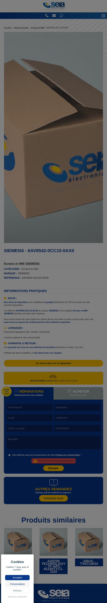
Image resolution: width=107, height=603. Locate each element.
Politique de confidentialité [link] (17, 597)
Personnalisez (17, 584)
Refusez (17, 590)
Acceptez (17, 577)
